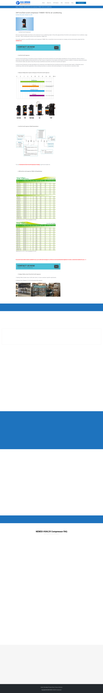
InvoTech (18, 14)
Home (42, 687)
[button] (81, 3)
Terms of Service (58, 687)
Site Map (46, 687)
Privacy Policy (51, 687)
